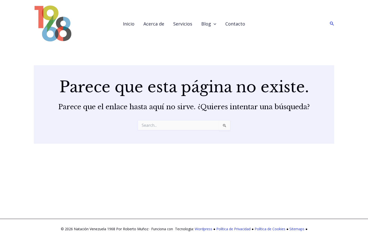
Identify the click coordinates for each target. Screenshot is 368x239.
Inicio (128, 24)
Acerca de (153, 24)
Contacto (235, 24)
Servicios (182, 24)
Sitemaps (296, 228)
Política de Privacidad (233, 228)
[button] (213, 24)
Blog (206, 24)
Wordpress (203, 228)
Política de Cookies (270, 228)
